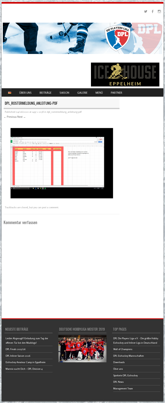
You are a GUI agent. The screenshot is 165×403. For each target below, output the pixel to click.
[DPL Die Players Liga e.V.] (82, 53)
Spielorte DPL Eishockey (125, 375)
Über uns (118, 368)
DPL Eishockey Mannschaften (128, 355)
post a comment (50, 207)
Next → (21, 116)
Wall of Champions (122, 349)
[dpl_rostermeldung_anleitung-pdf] (61, 202)
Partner (116, 92)
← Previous (10, 116)
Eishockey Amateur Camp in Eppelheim (25, 362)
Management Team (123, 388)
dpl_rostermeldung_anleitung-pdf (64, 111)
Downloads (119, 362)
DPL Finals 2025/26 (15, 349)
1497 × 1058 (38, 111)
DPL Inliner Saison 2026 (18, 355)
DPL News (118, 381)
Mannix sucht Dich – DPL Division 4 (24, 368)
